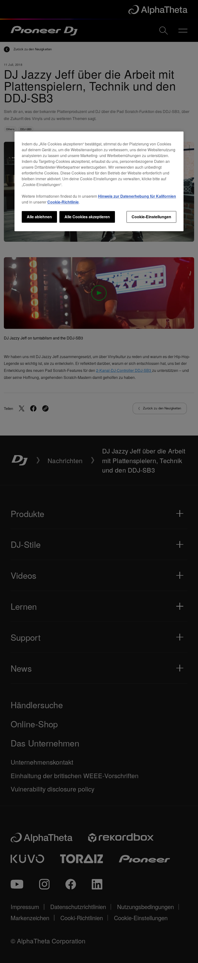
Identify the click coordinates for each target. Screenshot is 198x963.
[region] (99, 181)
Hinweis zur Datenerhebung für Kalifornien (137, 196)
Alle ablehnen (39, 216)
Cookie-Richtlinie (63, 202)
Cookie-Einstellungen (151, 216)
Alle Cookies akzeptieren (87, 216)
